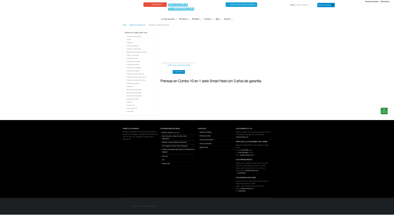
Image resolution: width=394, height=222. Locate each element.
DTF (163, 160)
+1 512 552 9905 (243, 150)
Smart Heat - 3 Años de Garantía (189, 63)
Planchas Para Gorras (133, 61)
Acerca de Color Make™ (207, 140)
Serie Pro (129, 102)
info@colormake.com (242, 137)
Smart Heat (130, 111)
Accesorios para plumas (134, 36)
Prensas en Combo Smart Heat (170, 63)
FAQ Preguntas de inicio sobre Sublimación (175, 146)
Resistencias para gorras (134, 89)
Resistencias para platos (134, 93)
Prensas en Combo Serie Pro (135, 74)
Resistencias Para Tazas (134, 96)
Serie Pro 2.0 (131, 105)
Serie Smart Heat (132, 108)
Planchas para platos (133, 64)
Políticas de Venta (205, 136)
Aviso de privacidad (205, 143)
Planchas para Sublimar (134, 68)
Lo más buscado (168, 19)
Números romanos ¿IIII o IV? (170, 132)
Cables (129, 39)
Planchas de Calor (132, 58)
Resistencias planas (133, 99)
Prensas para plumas (133, 83)
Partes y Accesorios (133, 55)
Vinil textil (165, 156)
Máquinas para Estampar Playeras (137, 52)
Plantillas (195, 19)
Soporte (227, 19)
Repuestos (130, 86)
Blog (217, 19)
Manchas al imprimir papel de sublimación (174, 142)
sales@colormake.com (247, 155)
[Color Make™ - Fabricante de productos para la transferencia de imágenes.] (127, 206)
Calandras (130, 43)
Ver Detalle (179, 72)
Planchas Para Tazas (133, 71)
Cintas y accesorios (133, 46)
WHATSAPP (384, 112)
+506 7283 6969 (243, 152)
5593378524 (242, 173)
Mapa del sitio (204, 147)
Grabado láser (166, 163)
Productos (183, 19)
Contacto (207, 19)
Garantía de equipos (206, 132)
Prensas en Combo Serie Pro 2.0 (136, 77)
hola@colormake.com (251, 170)
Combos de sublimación (134, 49)
